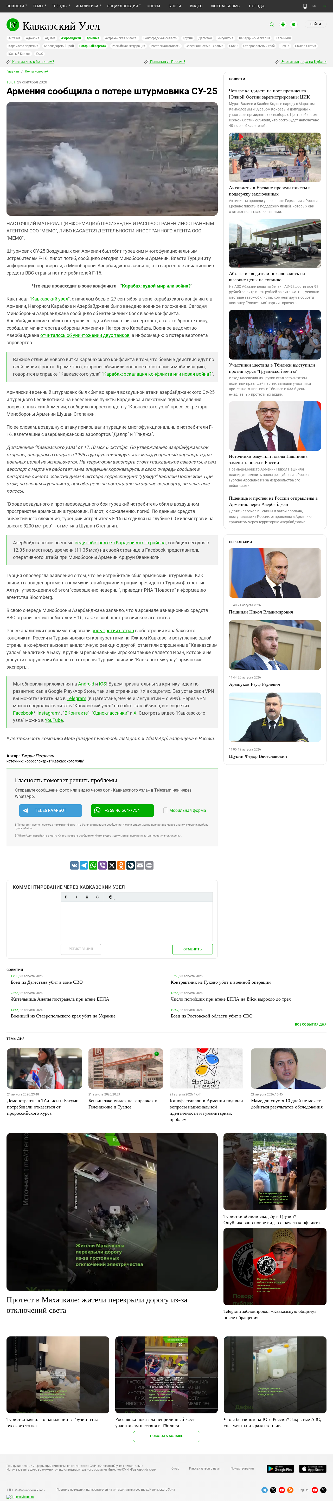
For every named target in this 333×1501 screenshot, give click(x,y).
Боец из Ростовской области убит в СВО (212, 1016)
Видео (196, 6)
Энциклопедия (122, 6)
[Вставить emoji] (110, 897)
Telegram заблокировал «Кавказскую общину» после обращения (270, 1314)
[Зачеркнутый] (97, 897)
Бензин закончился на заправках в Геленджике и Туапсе (122, 1103)
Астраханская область (121, 38)
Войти (315, 24)
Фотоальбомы (226, 6)
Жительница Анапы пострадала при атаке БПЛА (60, 999)
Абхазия (14, 38)
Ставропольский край (259, 46)
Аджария (32, 38)
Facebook (23, 713)
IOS (102, 684)
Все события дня (310, 1024)
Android (86, 684)
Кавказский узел (49, 299)
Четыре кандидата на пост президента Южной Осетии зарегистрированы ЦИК (269, 93)
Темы (38, 6)
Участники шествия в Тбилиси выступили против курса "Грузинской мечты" (272, 368)
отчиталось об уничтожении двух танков (85, 335)
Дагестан (205, 38)
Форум (153, 6)
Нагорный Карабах (92, 46)
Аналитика (87, 6)
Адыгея (50, 38)
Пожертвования (242, 1468)
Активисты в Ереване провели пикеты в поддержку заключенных (270, 190)
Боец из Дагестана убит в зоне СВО (47, 982)
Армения (93, 38)
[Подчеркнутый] (87, 897)
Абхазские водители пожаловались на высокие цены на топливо (267, 276)
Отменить (192, 949)
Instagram (48, 713)
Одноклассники (110, 713)
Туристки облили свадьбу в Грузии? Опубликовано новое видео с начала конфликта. (272, 1219)
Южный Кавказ (19, 54)
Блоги (175, 6)
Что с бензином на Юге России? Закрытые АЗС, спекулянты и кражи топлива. (272, 1422)
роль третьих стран (113, 630)
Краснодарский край (59, 46)
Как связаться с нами (204, 1468)
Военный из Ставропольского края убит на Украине (63, 1016)
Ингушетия (225, 38)
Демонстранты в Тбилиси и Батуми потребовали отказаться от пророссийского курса (43, 1106)
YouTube (54, 720)
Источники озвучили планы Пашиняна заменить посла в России (268, 459)
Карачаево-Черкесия (23, 46)
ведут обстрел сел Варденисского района (120, 542)
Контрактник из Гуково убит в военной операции (221, 982)
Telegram (76, 698)
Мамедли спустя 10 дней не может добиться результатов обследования (287, 1103)
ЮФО (39, 54)
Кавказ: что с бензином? (32, 62)
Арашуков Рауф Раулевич (254, 684)
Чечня (284, 46)
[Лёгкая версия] (305, 6)
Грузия (188, 38)
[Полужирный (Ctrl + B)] (66, 897)
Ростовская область (165, 46)
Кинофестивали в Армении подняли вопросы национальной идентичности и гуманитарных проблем (206, 1109)
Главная (13, 71)
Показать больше (166, 1436)
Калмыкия (283, 38)
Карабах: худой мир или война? (156, 286)
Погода (256, 6)
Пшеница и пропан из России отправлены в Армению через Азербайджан (273, 501)
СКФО (233, 46)
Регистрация (81, 949)
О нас (175, 1468)
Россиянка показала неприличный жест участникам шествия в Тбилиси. (155, 1422)
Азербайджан (71, 38)
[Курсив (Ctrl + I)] (76, 897)
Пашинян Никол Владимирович (261, 612)
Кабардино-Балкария (254, 38)
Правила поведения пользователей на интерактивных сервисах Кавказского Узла (115, 1489)
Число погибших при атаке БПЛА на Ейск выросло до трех (231, 999)
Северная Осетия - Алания (204, 46)
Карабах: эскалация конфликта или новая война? (157, 374)
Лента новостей (36, 71)
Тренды (59, 6)
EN (324, 6)
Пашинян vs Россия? (167, 62)
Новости (15, 6)
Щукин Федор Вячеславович (258, 756)
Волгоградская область (160, 38)
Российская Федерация (128, 46)
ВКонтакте (76, 713)
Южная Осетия (305, 46)
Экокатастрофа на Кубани (303, 62)
